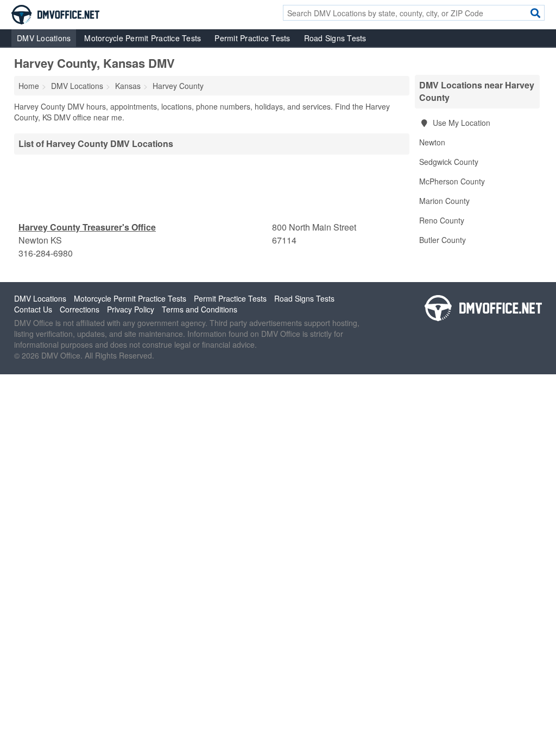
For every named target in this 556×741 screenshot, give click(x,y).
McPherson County (452, 181)
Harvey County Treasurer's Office (87, 227)
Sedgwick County (448, 161)
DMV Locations (44, 38)
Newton (432, 142)
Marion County (444, 200)
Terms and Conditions (199, 309)
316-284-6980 (45, 253)
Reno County (441, 220)
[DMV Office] (55, 13)
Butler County (442, 239)
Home (28, 85)
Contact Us (33, 309)
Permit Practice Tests (252, 38)
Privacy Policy (130, 309)
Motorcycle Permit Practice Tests (142, 38)
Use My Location (460, 122)
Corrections (79, 309)
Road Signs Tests (335, 38)
